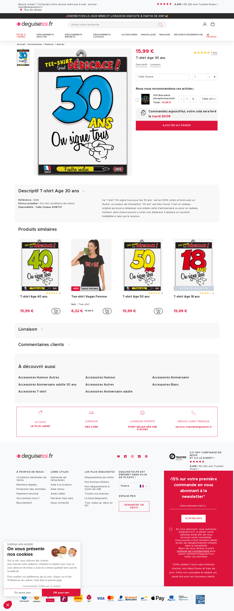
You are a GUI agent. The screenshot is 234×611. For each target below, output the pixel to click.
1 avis (214, 53)
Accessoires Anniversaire (170, 377)
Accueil (21, 44)
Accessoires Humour (100, 377)
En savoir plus (23, 592)
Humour (49, 44)
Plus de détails (33, 10)
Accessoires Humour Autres (38, 377)
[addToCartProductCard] (56, 311)
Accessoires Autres (99, 384)
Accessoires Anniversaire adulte (109, 391)
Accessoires (35, 44)
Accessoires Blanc (165, 384)
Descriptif (141, 64)
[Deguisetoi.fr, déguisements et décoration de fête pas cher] (34, 24)
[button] (7, 604)
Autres (60, 44)
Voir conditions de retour (59, 203)
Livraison (155, 64)
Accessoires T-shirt (32, 391)
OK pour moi (61, 592)
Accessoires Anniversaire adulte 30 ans (47, 384)
